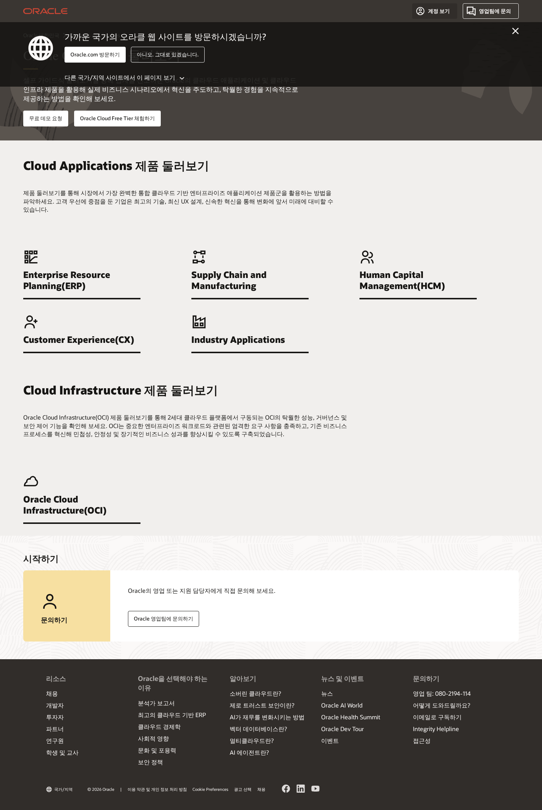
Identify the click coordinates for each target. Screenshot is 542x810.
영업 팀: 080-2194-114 (442, 693)
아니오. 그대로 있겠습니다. (168, 54)
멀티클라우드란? (252, 740)
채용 (52, 693)
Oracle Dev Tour (342, 729)
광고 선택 (242, 789)
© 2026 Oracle (100, 789)
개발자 (55, 705)
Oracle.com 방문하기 (95, 54)
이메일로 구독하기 (437, 717)
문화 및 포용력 (157, 750)
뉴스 (327, 693)
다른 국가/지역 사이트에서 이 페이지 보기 (120, 77)
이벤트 (330, 740)
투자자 (55, 717)
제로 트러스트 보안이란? (262, 705)
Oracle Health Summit (350, 717)
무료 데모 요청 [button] (45, 118)
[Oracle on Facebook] (286, 789)
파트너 (55, 729)
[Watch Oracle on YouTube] (315, 789)
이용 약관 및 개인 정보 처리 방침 (157, 789)
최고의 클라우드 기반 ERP (172, 715)
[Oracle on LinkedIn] (300, 789)
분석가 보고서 (156, 703)
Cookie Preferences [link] (210, 789)
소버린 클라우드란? (255, 693)
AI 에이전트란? (249, 752)
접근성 (422, 740)
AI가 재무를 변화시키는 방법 (267, 717)
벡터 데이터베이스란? (258, 729)
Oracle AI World (341, 705)
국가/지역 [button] (63, 789)
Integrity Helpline (436, 729)
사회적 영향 (153, 738)
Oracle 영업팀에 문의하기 (163, 618)
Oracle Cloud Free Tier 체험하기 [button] (117, 118)
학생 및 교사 (62, 752)
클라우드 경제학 (159, 726)
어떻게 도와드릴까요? (441, 705)
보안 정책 (150, 762)
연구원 (55, 740)
